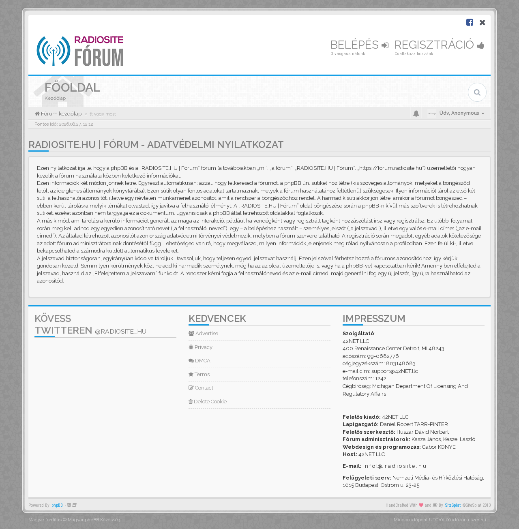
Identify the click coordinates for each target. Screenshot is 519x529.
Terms (201, 374)
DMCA (202, 361)
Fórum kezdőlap (60, 114)
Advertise (206, 333)
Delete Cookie (210, 401)
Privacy (202, 347)
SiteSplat (453, 505)
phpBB (57, 505)
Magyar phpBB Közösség (94, 520)
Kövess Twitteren (90, 324)
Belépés (356, 44)
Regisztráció (436, 44)
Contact (203, 388)
